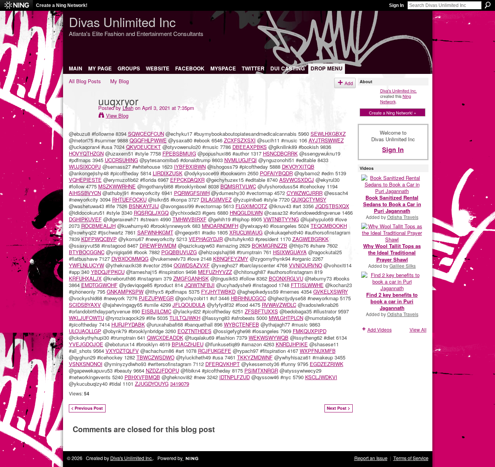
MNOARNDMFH (220, 225)
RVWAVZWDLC (279, 304)
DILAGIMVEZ (216, 199)
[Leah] (81, 116)
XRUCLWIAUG (246, 232)
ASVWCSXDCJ (296, 179)
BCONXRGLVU (286, 278)
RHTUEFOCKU (129, 199)
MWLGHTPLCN (286, 318)
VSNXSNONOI (85, 364)
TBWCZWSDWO (155, 357)
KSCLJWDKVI (321, 377)
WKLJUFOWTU (86, 318)
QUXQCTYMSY (308, 199)
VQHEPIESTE (85, 179)
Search (488, 5)
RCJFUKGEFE (214, 350)
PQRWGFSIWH (192, 193)
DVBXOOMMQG (129, 258)
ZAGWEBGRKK (310, 239)
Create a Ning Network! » (392, 112)
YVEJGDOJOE (86, 344)
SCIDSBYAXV (85, 304)
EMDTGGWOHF (99, 285)
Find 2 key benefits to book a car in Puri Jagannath (392, 301)
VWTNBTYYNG (281, 219)
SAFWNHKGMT (155, 232)
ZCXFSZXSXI (240, 140)
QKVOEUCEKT (143, 147)
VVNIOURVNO (305, 265)
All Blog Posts (85, 81)
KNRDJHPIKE (292, 344)
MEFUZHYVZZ (215, 271)
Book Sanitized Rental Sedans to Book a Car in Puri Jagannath (392, 204)
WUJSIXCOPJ (85, 166)
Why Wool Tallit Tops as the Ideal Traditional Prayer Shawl (392, 252)
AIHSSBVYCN (85, 193)
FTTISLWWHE (307, 285)
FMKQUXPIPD (309, 331)
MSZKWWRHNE (117, 186)
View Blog (117, 115)
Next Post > (338, 408)
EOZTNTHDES (195, 331)
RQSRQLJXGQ (151, 212)
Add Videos (379, 329)
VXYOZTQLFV (122, 350)
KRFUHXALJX (85, 278)
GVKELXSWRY (330, 291)
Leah (128, 107)
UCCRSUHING (121, 160)
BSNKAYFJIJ (144, 206)
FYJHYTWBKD (218, 291)
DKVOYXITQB (298, 166)
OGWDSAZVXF (192, 265)
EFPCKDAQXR (187, 179)
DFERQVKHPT (222, 364)
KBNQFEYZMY (230, 258)
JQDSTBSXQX (332, 206)
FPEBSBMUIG (179, 153)
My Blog (119, 81)
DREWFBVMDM (158, 245)
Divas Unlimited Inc (122, 21)
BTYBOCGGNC (86, 252)
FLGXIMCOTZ (251, 206)
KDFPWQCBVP (99, 239)
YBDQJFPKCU (108, 271)
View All (418, 329)
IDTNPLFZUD (234, 377)
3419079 (179, 383)
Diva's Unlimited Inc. (398, 90)
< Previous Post (87, 408)
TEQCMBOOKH (329, 225)
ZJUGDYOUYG (152, 383)
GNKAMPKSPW (125, 291)
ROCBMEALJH (98, 225)
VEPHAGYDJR (206, 239)
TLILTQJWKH (184, 318)
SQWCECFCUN (146, 133)
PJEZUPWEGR (156, 298)
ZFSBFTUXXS (261, 311)
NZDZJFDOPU (162, 370)
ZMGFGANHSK (191, 278)
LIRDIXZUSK (168, 173)
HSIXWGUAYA (290, 252)
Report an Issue (370, 458)
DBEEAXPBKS (249, 147)
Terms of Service (410, 458)
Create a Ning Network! (61, 5)
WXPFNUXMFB (318, 350)
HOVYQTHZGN (86, 153)
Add (349, 83)
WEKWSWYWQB (268, 337)
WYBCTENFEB (241, 324)
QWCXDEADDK (165, 337)
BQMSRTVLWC (238, 186)
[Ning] (16, 5)
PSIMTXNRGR (261, 370)
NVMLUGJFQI (240, 160)
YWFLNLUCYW (86, 265)
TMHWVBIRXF (189, 219)
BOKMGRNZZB (269, 245)
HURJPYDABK (128, 324)
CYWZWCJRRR (305, 193)
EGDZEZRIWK (326, 364)
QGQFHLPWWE (148, 140)
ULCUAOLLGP (85, 331)
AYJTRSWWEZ (326, 140)
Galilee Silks (402, 265)
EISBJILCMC (156, 311)
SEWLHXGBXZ (328, 133)
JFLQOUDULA (188, 304)
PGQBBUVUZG (179, 252)
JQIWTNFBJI (199, 285)
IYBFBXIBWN (190, 166)
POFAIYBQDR (276, 173)
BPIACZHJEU (187, 344)
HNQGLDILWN (246, 212)
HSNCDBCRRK (280, 153)
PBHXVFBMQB (142, 377)
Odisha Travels (402, 217)
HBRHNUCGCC (248, 298)
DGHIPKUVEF (85, 219)
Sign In (396, 5)
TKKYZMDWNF (255, 357)
